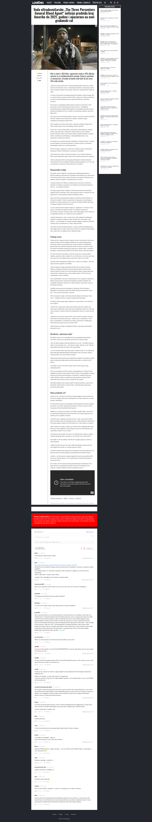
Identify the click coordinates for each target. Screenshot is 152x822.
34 (108, 160)
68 (108, 85)
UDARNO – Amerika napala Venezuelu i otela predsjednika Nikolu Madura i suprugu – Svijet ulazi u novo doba (109, 59)
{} (56, 542)
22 (108, 136)
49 (108, 36)
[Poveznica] (114, 2)
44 (109, 28)
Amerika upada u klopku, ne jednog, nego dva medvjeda (108, 91)
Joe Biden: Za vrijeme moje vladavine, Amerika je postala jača (109, 142)
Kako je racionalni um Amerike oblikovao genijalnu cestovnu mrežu (109, 99)
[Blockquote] (49, 542)
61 (108, 144)
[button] (111, 2)
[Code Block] (52, 542)
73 (108, 151)
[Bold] (36, 542)
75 (108, 93)
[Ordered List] (45, 542)
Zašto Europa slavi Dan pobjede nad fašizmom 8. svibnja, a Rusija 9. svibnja (109, 26)
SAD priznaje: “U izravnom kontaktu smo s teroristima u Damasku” (109, 167)
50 (40, 80)
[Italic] (38, 542)
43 (109, 20)
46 (108, 101)
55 (108, 127)
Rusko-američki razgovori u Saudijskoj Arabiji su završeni (109, 125)
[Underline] (41, 542)
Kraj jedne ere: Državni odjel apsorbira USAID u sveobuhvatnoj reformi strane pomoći (109, 116)
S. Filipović (39, 73)
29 (108, 168)
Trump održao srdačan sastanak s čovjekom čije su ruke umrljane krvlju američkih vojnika (108, 108)
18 (108, 12)
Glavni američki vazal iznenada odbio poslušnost (108, 84)
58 (109, 70)
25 (108, 45)
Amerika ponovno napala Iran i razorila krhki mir (109, 18)
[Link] (54, 542)
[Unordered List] (47, 542)
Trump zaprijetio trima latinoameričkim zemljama (109, 51)
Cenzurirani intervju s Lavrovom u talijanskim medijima (108, 68)
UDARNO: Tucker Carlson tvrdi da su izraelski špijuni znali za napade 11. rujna (109, 76)
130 (109, 62)
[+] (58, 542)
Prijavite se (91, 532)
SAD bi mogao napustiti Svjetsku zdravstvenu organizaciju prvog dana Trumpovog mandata (108, 158)
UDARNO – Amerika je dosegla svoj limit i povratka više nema (109, 34)
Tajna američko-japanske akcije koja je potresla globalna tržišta (109, 11)
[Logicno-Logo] (38, 2)
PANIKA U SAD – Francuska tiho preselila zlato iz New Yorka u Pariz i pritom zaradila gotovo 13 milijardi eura (109, 42)
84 (109, 77)
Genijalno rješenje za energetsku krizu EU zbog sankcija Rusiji (109, 150)
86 (108, 53)
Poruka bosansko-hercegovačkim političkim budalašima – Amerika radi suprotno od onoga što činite (108, 133)
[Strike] (43, 542)
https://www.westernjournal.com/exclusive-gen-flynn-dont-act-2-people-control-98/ (56, 565)
